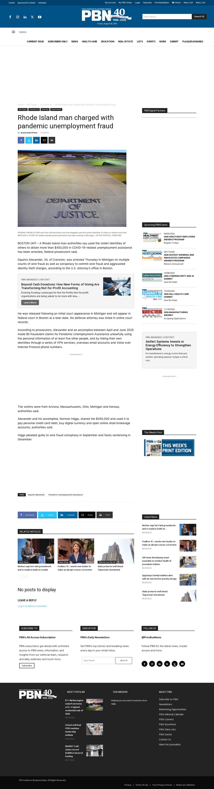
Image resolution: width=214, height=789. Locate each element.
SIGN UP (123, 661)
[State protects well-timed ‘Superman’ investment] (116, 551)
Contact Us (165, 739)
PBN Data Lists (167, 729)
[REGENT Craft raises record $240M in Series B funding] (94, 750)
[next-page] (25, 576)
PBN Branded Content (35, 279)
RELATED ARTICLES (30, 531)
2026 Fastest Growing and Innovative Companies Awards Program (179, 258)
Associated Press (29, 132)
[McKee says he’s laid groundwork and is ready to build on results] (36, 551)
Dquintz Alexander (36, 494)
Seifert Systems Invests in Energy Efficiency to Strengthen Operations (168, 345)
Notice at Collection (185, 784)
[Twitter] (32, 17)
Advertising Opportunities (172, 709)
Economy (45, 109)
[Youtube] (39, 17)
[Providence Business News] (107, 15)
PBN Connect (166, 719)
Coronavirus (46, 104)
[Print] (51, 140)
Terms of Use (141, 784)
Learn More (30, 302)
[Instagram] (17, 17)
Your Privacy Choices (162, 784)
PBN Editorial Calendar (171, 714)
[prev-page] (20, 576)
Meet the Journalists (170, 744)
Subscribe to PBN (168, 699)
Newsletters (165, 704)
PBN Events (165, 734)
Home (21, 104)
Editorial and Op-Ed (107, 562)
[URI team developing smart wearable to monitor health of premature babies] (188, 562)
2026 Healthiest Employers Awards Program (179, 238)
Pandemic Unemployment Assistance (65, 494)
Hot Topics (32, 104)
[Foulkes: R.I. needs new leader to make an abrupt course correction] (76, 551)
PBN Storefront (167, 724)
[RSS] (167, 664)
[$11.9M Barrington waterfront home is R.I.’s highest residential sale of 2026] (94, 705)
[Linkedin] (25, 17)
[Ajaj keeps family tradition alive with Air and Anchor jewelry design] (188, 580)
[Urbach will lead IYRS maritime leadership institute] (94, 729)
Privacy (128, 784)
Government (56, 109)
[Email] (44, 140)
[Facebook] (10, 17)
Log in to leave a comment (32, 606)
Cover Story (23, 562)
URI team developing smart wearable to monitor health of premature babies (156, 560)
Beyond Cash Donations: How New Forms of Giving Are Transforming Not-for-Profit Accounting (60, 286)
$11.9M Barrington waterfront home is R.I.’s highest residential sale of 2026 (74, 707)
